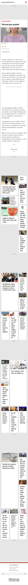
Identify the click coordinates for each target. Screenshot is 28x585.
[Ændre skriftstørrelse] (2, 46)
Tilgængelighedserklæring (14, 570)
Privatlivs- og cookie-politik (14, 567)
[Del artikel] (5, 46)
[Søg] (25, 573)
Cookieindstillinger (12, 568)
